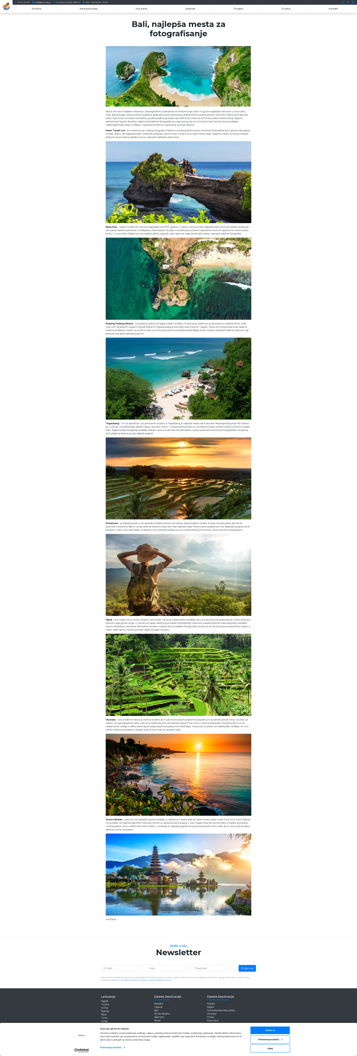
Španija (105, 1011)
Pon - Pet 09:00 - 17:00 (96, 2)
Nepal (157, 1020)
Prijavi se (247, 968)
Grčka (104, 1007)
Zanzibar (212, 1013)
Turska (105, 1004)
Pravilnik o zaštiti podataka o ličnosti (156, 980)
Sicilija (104, 1021)
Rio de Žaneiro (162, 1013)
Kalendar (190, 8)
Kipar (104, 1014)
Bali (123, 423)
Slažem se (270, 1030)
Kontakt (333, 8)
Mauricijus (212, 1020)
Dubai (210, 1017)
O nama (285, 8)
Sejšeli (210, 1007)
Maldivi (211, 1003)
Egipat (104, 1001)
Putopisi (238, 8)
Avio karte (141, 8)
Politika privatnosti (130, 980)
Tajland (158, 1007)
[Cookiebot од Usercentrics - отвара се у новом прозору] (81, 1050)
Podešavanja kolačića (110, 1047)
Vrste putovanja (88, 8)
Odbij (270, 1048)
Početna (36, 8)
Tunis (104, 1017)
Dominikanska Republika (221, 1010)
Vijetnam (159, 1017)
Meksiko (158, 1003)
